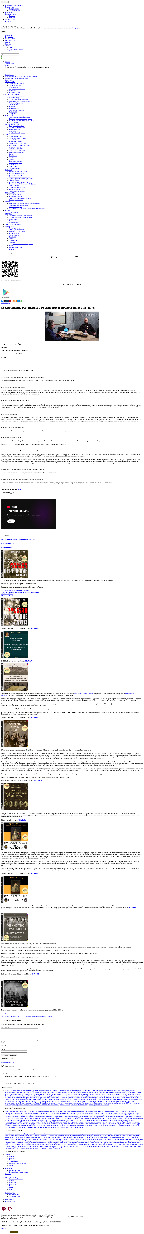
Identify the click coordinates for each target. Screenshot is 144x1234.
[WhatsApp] (21, 301)
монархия (27, 1016)
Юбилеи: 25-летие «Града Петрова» (17, 78)
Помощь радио (10, 7)
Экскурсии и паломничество (14, 5)
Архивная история (15, 147)
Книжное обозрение (15, 163)
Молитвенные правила (16, 110)
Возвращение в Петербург (17, 127)
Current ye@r (5, 1059)
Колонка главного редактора (18, 99)
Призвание (12, 237)
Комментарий (5, 1027)
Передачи (8, 44)
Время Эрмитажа (14, 129)
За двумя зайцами (14, 164)
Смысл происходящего (16, 230)
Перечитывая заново (15, 196)
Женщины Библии (15, 85)
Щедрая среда (13, 219)
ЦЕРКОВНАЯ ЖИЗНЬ (12, 94)
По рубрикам (9, 75)
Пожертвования (14, 9)
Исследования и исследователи (19, 145)
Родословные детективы (17, 191)
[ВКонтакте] (2, 301)
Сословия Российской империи (19, 177)
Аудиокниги (13, 1184)
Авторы (7, 42)
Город (3, 1049)
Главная (7, 62)
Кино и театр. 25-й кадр (17, 150)
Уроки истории (14, 180)
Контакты (8, 21)
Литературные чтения (16, 200)
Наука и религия (14, 228)
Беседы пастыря (14, 105)
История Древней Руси (16, 173)
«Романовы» (6, 547)
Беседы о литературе (15, 136)
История (11, 1186)
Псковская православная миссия (19, 182)
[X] (5, 301)
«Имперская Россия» (10, 543)
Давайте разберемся (15, 247)
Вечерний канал (14, 233)
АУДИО (20, 489)
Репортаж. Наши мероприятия (23, 244)
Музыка (11, 1180)
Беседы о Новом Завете (16, 83)
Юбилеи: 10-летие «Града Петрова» (20, 217)
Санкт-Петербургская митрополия (20, 101)
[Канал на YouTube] (10, 1209)
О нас (7, 45)
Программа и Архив (11, 40)
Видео (11, 1189)
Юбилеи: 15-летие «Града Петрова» (20, 215)
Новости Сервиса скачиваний (19, 221)
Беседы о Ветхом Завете (17, 89)
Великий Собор (14, 97)
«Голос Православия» (16, 49)
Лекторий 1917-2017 (11, 1201)
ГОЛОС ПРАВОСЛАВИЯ (13, 224)
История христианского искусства (20, 119)
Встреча (11, 157)
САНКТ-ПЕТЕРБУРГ (12, 124)
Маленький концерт (15, 207)
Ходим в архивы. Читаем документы (21, 178)
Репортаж (12, 242)
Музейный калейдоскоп (17, 133)
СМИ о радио (13, 51)
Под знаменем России (16, 189)
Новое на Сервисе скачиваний (19, 1172)
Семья (11, 238)
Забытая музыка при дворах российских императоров (27, 208)
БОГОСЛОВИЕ (10, 82)
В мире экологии (14, 235)
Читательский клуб (15, 194)
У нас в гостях (13, 166)
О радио (11, 1156)
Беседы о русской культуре (17, 138)
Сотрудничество (14, 10)
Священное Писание (16, 1179)
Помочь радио (5, 303)
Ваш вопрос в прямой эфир (18, 1163)
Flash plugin (75, 28)
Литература (12, 1182)
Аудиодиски (9, 12)
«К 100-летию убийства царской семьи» (18, 539)
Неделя (7, 65)
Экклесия (12, 106)
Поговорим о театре (15, 142)
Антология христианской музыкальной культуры (25, 203)
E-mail (3, 1046)
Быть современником (16, 149)
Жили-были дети (14, 212)
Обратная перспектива (16, 152)
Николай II (8, 1016)
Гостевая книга (10, 19)
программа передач (7, 1062)
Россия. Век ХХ (14, 186)
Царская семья (16, 1016)
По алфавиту (9, 80)
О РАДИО (8, 214)
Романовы (34, 1016)
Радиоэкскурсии (14, 168)
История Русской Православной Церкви (22, 184)
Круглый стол (13, 240)
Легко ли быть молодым (17, 231)
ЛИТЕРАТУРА (10, 193)
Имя (3, 1042)
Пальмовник (13, 112)
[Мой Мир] (18, 301)
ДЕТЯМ (7, 210)
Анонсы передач (14, 1170)
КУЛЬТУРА (8, 134)
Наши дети (12, 249)
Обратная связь (14, 223)
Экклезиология (14, 87)
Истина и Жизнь (14, 92)
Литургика (12, 90)
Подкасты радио (10, 14)
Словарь (11, 159)
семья (3, 1016)
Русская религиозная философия (19, 117)
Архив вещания (14, 1161)
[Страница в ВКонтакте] (4, 1209)
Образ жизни (13, 156)
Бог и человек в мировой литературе (21, 198)
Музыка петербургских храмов (19, 205)
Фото (10, 47)
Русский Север (14, 140)
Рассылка (8, 1174)
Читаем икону (13, 122)
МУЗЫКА (8, 201)
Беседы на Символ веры (17, 96)
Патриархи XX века (15, 175)
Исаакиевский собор (45, 1016)
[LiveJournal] (7, 301)
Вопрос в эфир (10, 38)
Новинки (12, 16)
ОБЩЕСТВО (9, 63)
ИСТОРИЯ (8, 170)
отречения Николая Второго (83, 693)
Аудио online (9, 35)
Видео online (9, 37)
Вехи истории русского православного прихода (21, 76)
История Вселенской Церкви (18, 171)
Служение (12, 113)
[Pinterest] (10, 301)
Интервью (12, 17)
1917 (22, 1016)
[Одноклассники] (15, 301)
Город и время (13, 131)
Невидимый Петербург (16, 126)
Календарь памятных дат (17, 187)
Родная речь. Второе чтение (18, 143)
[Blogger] (13, 301)
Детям (11, 1188)
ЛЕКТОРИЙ (9, 115)
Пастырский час (14, 108)
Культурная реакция (15, 161)
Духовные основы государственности (21, 120)
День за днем (9, 1168)
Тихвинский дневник (16, 103)
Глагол (11, 154)
